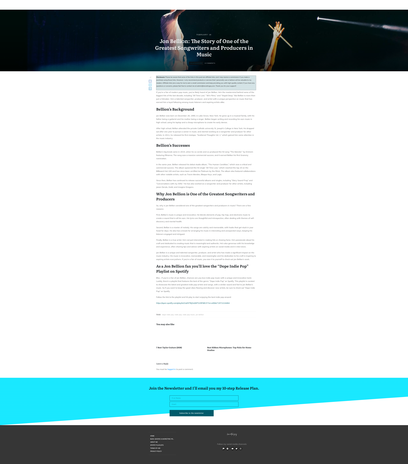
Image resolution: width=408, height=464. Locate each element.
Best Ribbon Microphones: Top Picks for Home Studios (231, 341)
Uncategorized (196, 63)
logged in (172, 369)
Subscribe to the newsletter (191, 413)
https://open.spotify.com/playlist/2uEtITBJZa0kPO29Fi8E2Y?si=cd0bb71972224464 (193, 303)
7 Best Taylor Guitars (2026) (180, 341)
